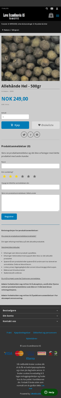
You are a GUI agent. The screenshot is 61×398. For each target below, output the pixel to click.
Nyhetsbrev (31, 338)
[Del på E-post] (37, 134)
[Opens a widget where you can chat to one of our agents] (49, 392)
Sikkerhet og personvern (45, 332)
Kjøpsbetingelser (22, 332)
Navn (3, 162)
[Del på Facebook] (31, 134)
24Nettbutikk (35, 393)
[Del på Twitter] (24, 134)
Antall (3, 113)
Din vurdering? (7, 172)
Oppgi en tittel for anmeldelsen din (15, 183)
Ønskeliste (47, 125)
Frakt (9, 332)
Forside (4, 24)
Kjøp (17, 125)
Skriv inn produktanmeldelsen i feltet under (18, 193)
